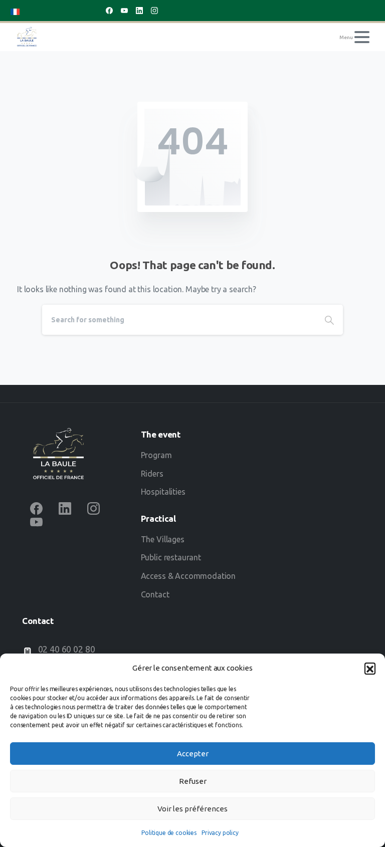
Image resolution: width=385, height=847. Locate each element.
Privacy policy (220, 832)
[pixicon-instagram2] (93, 508)
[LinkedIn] (139, 10)
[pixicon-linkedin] (65, 508)
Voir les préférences (192, 808)
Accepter (193, 753)
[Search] (329, 320)
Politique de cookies (169, 832)
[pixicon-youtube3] (36, 521)
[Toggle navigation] (362, 37)
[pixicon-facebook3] (36, 508)
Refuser (193, 781)
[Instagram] (154, 10)
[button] (370, 668)
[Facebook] (109, 10)
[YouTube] (124, 10)
